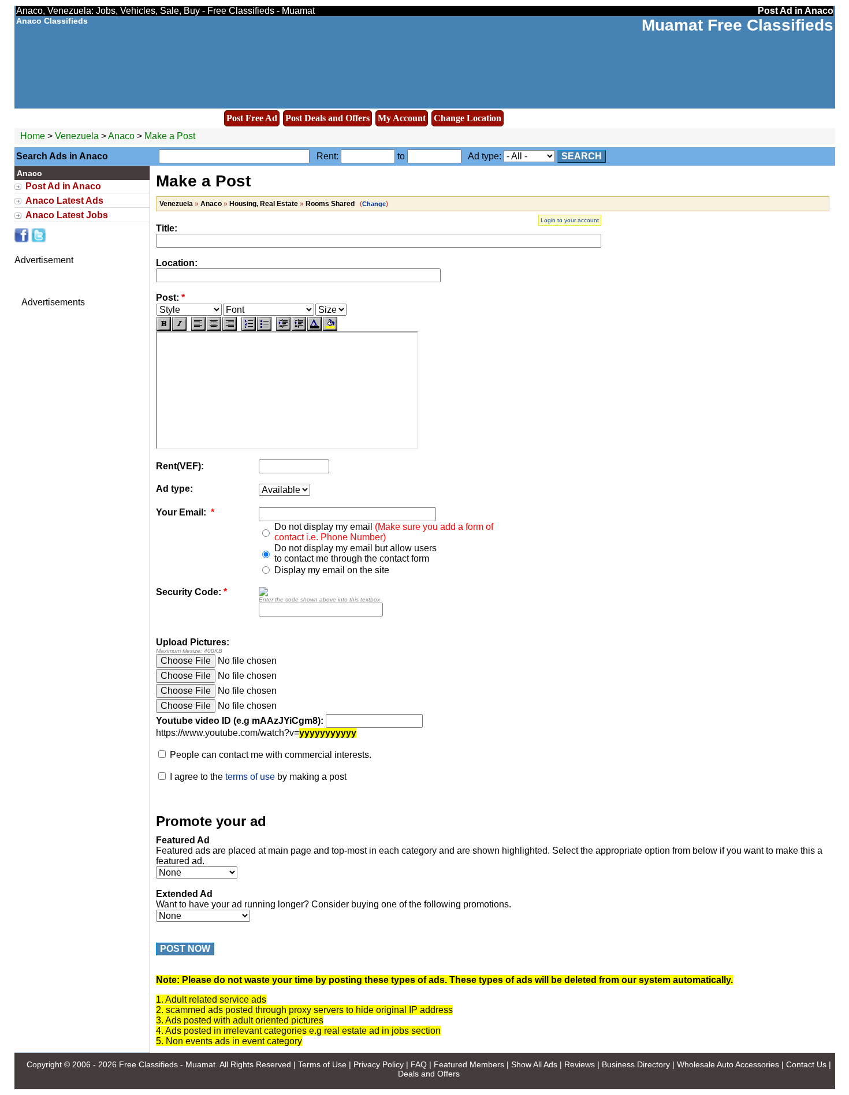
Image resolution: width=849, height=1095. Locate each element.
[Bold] (164, 324)
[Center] (214, 324)
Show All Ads (534, 1064)
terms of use (250, 777)
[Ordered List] (248, 324)
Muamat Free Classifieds (737, 25)
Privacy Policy (378, 1064)
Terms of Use (322, 1064)
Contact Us (806, 1064)
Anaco (122, 136)
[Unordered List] (264, 324)
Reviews (579, 1064)
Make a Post (169, 136)
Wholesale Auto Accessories (728, 1064)
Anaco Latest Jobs (66, 215)
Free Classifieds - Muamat (167, 1064)
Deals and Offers (429, 1073)
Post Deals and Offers (327, 118)
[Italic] (179, 324)
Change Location (467, 118)
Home (32, 136)
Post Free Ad (251, 118)
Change (374, 203)
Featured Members (469, 1064)
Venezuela (77, 136)
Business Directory (636, 1064)
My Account (402, 118)
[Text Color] (314, 324)
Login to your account (570, 220)
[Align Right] (229, 324)
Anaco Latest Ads (64, 200)
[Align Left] (198, 324)
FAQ (419, 1064)
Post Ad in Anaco (63, 186)
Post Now (185, 949)
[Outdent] (283, 324)
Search (581, 156)
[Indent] (299, 324)
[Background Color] (330, 324)
